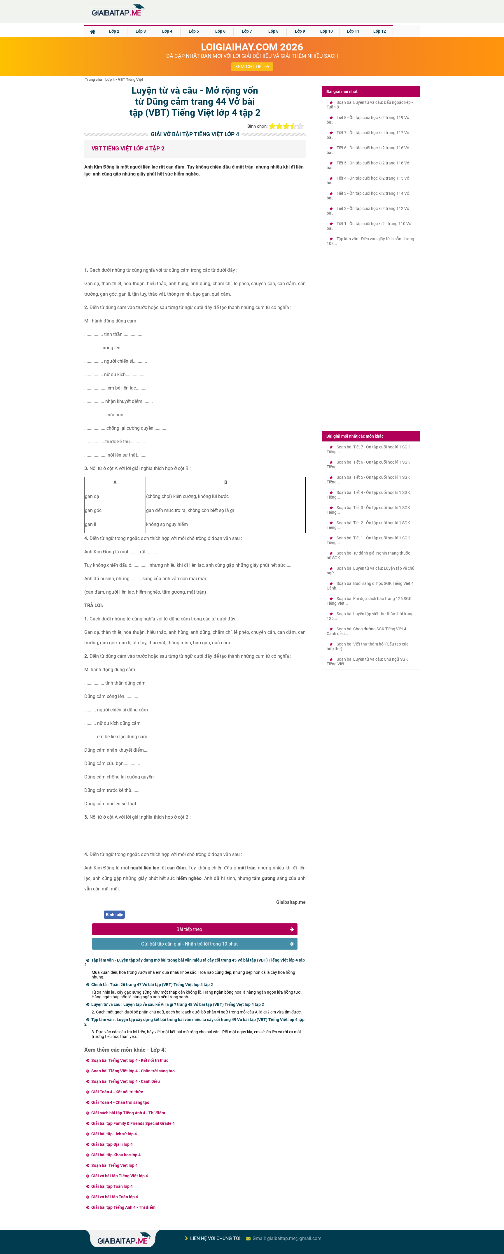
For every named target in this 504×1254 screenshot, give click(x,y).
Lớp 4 (167, 31)
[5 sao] (300, 126)
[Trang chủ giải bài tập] (118, 16)
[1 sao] (272, 126)
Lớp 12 (379, 31)
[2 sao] (279, 126)
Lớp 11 (353, 31)
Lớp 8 (273, 31)
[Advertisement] (195, 224)
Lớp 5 (194, 31)
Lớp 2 (114, 31)
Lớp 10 (326, 31)
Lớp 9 (300, 31)
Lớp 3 (141, 31)
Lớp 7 (247, 31)
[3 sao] (286, 126)
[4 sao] (293, 126)
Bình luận (114, 915)
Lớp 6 (220, 31)
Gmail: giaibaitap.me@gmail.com (287, 1238)
